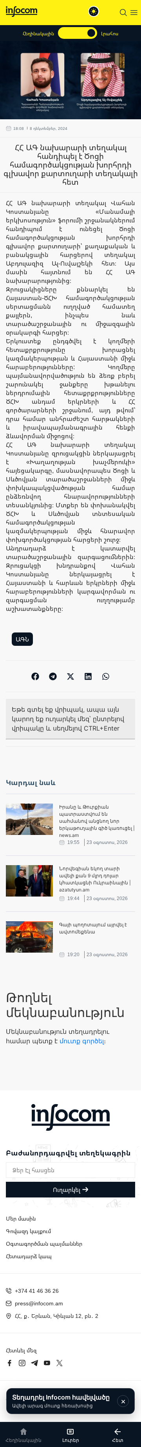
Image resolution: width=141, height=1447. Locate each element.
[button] (35, 676)
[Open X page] (59, 1363)
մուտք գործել (82, 1041)
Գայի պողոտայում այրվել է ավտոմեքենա (93, 928)
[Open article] (29, 819)
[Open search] (123, 12)
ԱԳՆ (22, 639)
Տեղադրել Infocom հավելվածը (61, 1401)
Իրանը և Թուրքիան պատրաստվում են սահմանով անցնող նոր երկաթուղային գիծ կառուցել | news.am (97, 821)
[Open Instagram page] (21, 1363)
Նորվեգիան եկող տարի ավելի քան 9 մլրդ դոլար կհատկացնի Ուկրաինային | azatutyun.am (95, 879)
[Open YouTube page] (47, 1363)
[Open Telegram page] (34, 1363)
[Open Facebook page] (9, 1363)
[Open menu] (133, 12)
